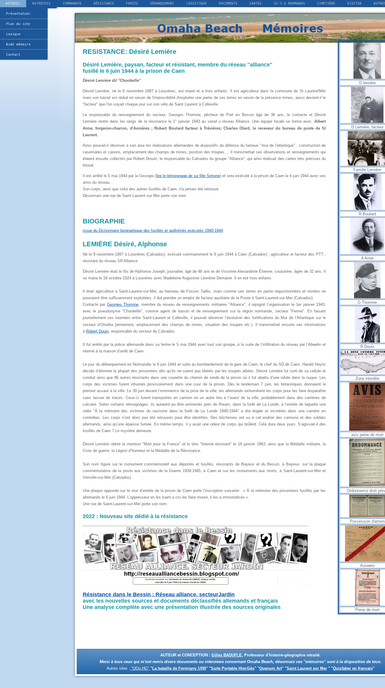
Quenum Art (270, 668)
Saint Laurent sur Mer (307, 668)
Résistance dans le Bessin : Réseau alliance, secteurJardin (159, 594)
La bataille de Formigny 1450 (179, 668)
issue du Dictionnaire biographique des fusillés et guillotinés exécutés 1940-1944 (153, 230)
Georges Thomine (122, 304)
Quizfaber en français (353, 668)
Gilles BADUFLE (226, 655)
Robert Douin (97, 331)
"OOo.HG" (140, 668)
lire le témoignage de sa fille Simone (188, 176)
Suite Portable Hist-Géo (232, 668)
